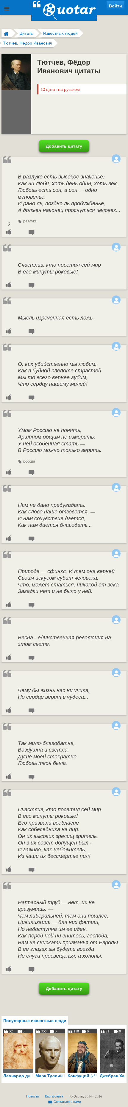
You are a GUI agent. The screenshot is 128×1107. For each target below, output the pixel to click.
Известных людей (60, 33)
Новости (32, 1096)
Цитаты (26, 33)
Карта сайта (54, 1096)
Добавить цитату (64, 146)
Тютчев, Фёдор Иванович (27, 43)
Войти (115, 6)
